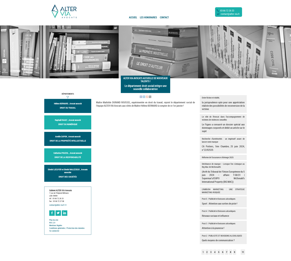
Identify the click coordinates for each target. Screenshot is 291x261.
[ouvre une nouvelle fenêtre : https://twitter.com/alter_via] (58, 213)
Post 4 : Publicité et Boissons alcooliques (219, 213)
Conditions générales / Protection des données (67, 228)
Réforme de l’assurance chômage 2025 (218, 157)
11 (243, 252)
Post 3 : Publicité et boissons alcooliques (218, 226)
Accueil (133, 17)
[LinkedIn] (144, 96)
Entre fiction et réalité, (223, 103)
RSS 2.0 (52, 222)
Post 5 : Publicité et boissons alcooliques (219, 201)
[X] (150, 96)
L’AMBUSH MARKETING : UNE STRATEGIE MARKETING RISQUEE (223, 191)
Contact (164, 17)
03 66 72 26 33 (227, 10)
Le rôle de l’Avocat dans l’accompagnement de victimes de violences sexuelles (223, 124)
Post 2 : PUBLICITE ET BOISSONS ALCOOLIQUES (222, 238)
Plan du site (53, 220)
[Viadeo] (147, 96)
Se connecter (54, 231)
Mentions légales (55, 225)
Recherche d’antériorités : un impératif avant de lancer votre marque (223, 144)
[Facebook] (141, 96)
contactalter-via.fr (230, 14)
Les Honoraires (148, 17)
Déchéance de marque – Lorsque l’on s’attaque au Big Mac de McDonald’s (223, 172)
